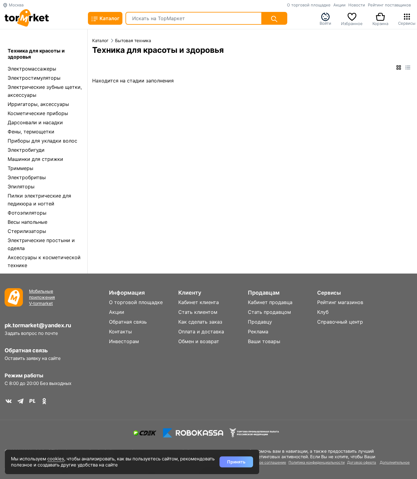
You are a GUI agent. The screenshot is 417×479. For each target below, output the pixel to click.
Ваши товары (264, 341)
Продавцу (260, 322)
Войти (325, 23)
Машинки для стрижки (35, 159)
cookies (55, 459)
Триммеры (20, 168)
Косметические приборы (38, 113)
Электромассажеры (32, 69)
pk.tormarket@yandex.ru (38, 325)
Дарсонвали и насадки (35, 122)
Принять (236, 461)
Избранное (352, 23)
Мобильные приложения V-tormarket (42, 297)
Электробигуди (26, 150)
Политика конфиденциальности (316, 462)
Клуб (322, 312)
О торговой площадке (309, 4)
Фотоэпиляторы (27, 213)
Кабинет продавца (270, 302)
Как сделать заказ (200, 322)
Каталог (108, 18)
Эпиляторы (21, 186)
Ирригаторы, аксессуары (38, 104)
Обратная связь (26, 350)
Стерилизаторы (27, 231)
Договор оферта (361, 462)
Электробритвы (27, 177)
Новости (356, 4)
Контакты (120, 331)
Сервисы (406, 23)
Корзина (380, 23)
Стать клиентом (197, 312)
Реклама (258, 331)
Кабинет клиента (198, 302)
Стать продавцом (269, 312)
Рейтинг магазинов (340, 302)
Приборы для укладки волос (42, 141)
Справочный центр (340, 322)
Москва (16, 4)
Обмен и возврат (198, 341)
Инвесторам (124, 341)
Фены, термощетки (31, 132)
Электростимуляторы (34, 78)
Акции (339, 4)
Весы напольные (27, 222)
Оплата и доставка (201, 331)
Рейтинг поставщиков (389, 4)
